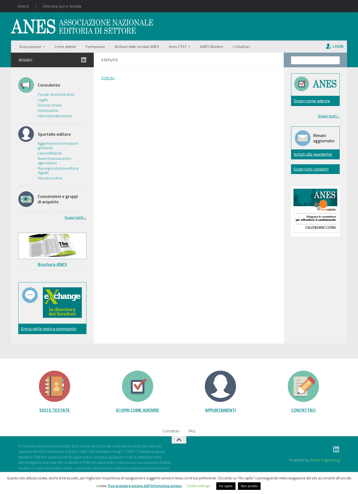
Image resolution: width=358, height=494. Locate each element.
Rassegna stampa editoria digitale (58, 170)
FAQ (191, 431)
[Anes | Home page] (82, 26)
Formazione (95, 46)
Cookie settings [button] (198, 486)
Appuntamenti (220, 410)
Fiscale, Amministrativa (56, 94)
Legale (43, 100)
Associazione (30, 46)
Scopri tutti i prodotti (311, 169)
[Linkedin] (83, 60)
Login (338, 46)
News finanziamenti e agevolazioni (54, 161)
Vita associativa (50, 178)
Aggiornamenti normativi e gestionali (58, 146)
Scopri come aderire (312, 100)
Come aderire (65, 46)
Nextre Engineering (325, 460)
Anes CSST (178, 46)
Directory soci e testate (62, 6)
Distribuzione (48, 110)
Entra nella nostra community (48, 328)
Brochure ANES (52, 264)
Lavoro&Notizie (50, 153)
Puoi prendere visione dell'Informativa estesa (145, 486)
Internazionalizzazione (55, 116)
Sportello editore (54, 134)
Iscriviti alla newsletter (313, 154)
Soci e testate (54, 410)
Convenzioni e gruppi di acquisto (58, 199)
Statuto (107, 78)
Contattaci (241, 46)
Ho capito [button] (226, 486)
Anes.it (23, 6)
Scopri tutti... (75, 217)
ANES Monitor (211, 46)
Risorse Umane (50, 105)
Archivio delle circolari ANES (137, 46)
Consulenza (49, 85)
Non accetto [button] (249, 486)
